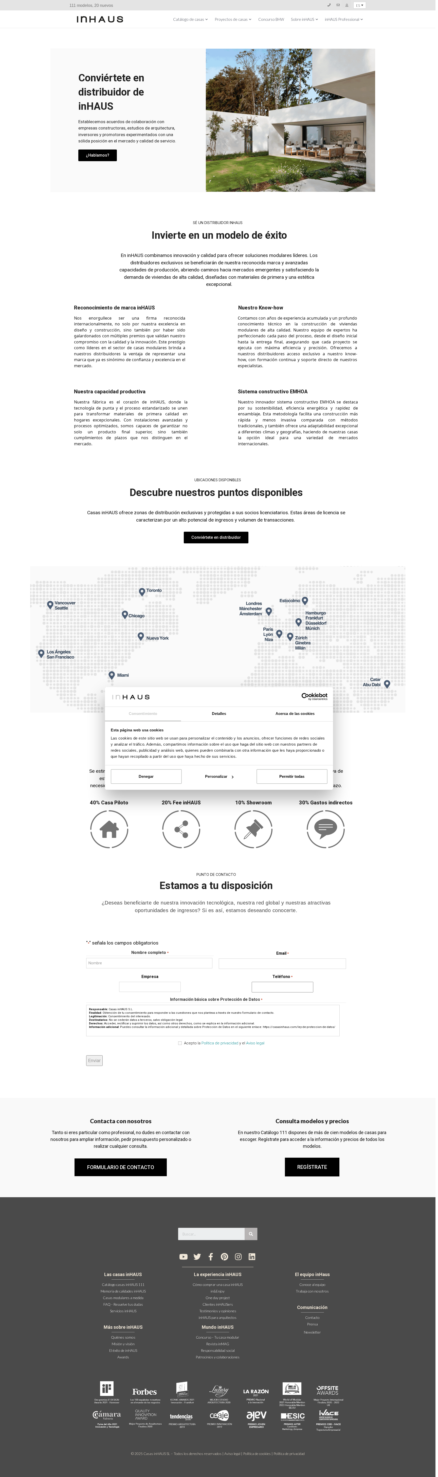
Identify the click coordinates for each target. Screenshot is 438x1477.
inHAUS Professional (342, 19)
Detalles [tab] (219, 713)
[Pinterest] (224, 1257)
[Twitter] (197, 1257)
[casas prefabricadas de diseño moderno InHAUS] (100, 19)
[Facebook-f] (211, 1257)
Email (282, 953)
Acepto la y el (224, 1043)
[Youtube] (183, 1257)
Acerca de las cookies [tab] (295, 713)
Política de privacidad (220, 1043)
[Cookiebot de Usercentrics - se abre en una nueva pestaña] (305, 696)
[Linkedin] (252, 1257)
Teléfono (282, 976)
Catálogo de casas (188, 19)
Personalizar (216, 776)
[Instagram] (238, 1257)
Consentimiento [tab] (143, 713)
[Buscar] (251, 1234)
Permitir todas (291, 776)
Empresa (149, 976)
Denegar (146, 776)
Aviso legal (255, 1043)
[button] (312, 1167)
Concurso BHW (271, 19)
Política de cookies (257, 1453)
